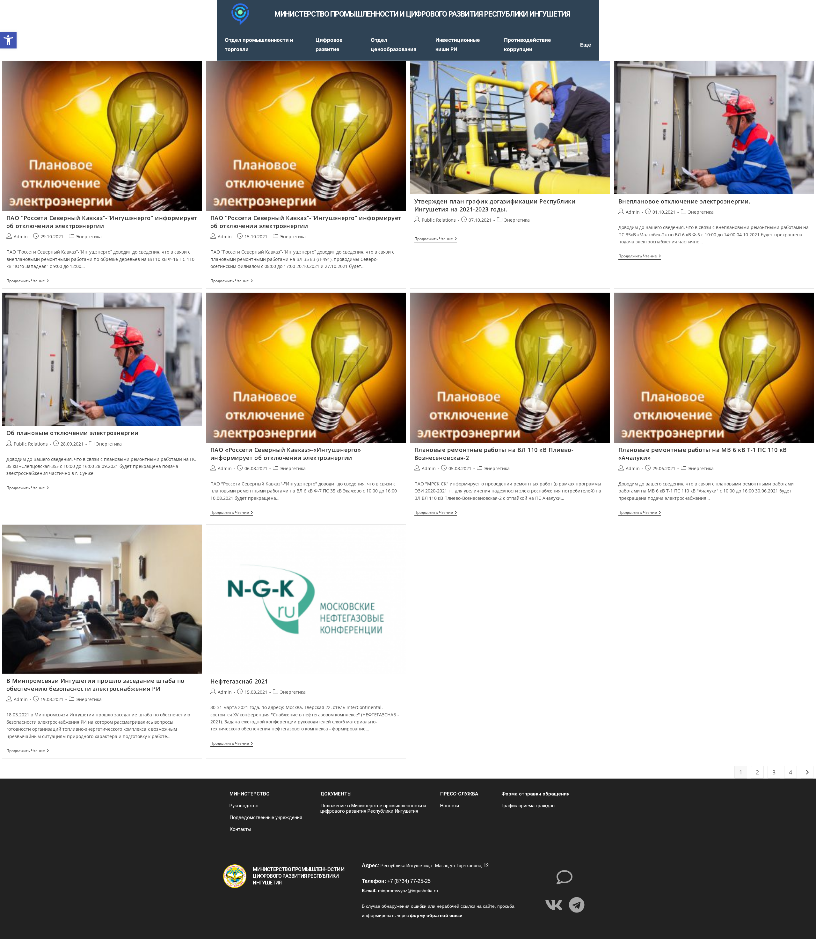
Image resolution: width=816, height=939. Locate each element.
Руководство (244, 806)
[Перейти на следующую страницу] (807, 772)
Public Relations (439, 220)
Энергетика (89, 236)
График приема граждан (528, 806)
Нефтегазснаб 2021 (239, 681)
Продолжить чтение (27, 281)
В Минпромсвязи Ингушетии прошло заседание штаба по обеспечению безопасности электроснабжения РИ (95, 684)
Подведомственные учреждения (265, 817)
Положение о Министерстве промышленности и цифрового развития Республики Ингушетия (373, 808)
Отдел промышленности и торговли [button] (259, 44)
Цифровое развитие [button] (329, 44)
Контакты (240, 829)
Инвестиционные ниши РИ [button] (457, 44)
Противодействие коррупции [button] (527, 44)
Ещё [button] (585, 44)
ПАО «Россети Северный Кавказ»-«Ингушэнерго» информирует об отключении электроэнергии (285, 454)
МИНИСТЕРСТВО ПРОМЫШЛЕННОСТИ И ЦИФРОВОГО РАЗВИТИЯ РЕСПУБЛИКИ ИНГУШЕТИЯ (422, 14)
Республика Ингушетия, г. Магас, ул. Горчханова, (432, 865)
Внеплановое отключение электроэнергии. (684, 201)
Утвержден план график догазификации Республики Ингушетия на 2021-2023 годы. (495, 205)
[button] (8, 40)
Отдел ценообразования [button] (393, 44)
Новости (449, 806)
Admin (21, 236)
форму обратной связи (436, 915)
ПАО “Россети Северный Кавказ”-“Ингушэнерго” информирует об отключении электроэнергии (101, 222)
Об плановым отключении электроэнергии (72, 433)
